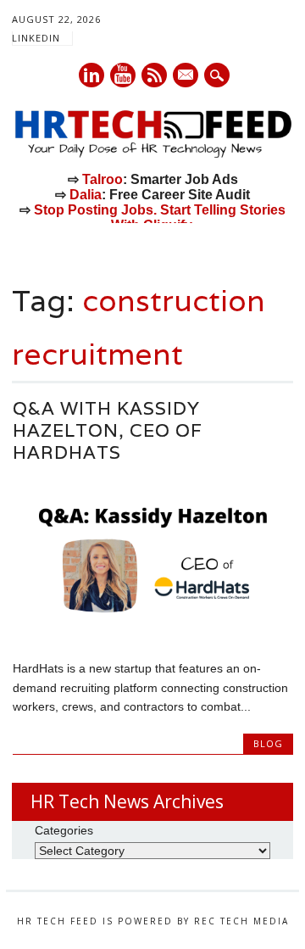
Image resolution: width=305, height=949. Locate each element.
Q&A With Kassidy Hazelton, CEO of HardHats (107, 430)
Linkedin (91, 75)
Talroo (102, 179)
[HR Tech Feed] (152, 154)
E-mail (186, 76)
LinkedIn (36, 37)
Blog (268, 743)
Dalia (85, 194)
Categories (64, 830)
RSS (154, 75)
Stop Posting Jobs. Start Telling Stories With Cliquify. (160, 217)
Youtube (123, 75)
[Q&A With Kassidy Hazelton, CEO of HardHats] (153, 632)
